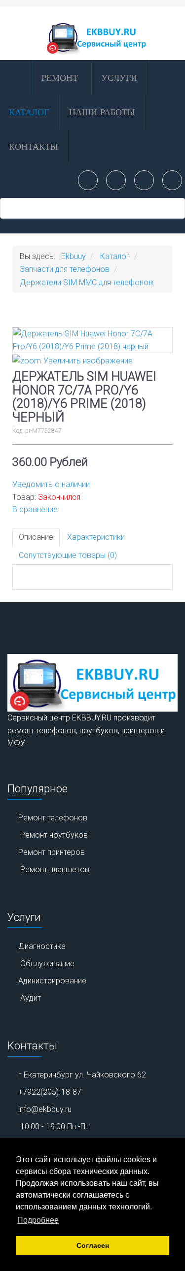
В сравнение (35, 509)
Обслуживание (47, 963)
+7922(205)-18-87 (49, 1092)
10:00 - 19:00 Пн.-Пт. (55, 1126)
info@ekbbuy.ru (45, 1109)
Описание (36, 537)
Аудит (30, 998)
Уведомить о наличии (51, 484)
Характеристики (96, 537)
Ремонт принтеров (51, 852)
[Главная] (15, 77)
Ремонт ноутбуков (54, 835)
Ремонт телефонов (52, 817)
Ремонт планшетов (54, 869)
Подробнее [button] (38, 1220)
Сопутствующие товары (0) (68, 555)
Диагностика (42, 946)
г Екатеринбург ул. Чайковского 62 (82, 1074)
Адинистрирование (52, 980)
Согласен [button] (92, 1245)
